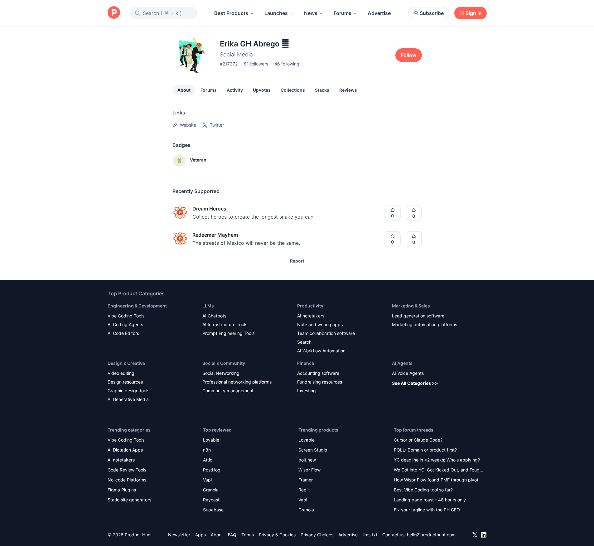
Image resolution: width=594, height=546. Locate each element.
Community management (228, 390)
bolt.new (307, 459)
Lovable (211, 439)
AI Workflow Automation (321, 350)
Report (297, 260)
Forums (342, 13)
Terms (247, 534)
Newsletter (179, 534)
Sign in (474, 13)
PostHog (211, 469)
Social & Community (223, 363)
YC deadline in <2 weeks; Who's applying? (437, 459)
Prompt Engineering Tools (228, 333)
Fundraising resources (319, 381)
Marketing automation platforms (424, 324)
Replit (304, 489)
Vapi (207, 479)
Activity (235, 90)
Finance (305, 363)
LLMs (208, 305)
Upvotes (262, 90)
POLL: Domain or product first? (425, 449)
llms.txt (370, 534)
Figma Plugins (122, 489)
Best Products (231, 13)
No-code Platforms (127, 479)
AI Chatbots (214, 315)
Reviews (348, 90)
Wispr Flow (309, 469)
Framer (305, 479)
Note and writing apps (320, 324)
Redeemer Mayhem (215, 235)
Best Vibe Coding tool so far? (423, 489)
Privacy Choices (317, 534)
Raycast (211, 499)
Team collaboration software (326, 333)
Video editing (121, 373)
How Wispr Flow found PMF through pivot (436, 479)
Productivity (310, 305)
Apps (200, 534)
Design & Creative (126, 363)
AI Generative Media (128, 399)
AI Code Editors (123, 333)
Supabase (213, 509)
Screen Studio (312, 449)
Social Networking (220, 373)
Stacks (322, 90)
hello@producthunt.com (431, 534)
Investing (306, 390)
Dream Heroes (209, 208)
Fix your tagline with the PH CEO (427, 509)
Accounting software (318, 373)
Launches (276, 13)
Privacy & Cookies (277, 534)
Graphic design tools (128, 390)
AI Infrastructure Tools (224, 324)
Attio (207, 459)
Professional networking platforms (237, 381)
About (184, 90)
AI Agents (402, 363)
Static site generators (129, 499)
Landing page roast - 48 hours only (430, 499)
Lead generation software (418, 315)
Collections (293, 90)
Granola (211, 489)
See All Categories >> (415, 383)
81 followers (256, 63)
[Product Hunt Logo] (114, 13)
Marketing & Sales (411, 305)
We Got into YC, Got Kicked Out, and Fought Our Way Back (439, 470)
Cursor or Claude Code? (418, 439)
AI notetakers (310, 315)
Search (304, 342)
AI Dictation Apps (125, 449)
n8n (207, 449)
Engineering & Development (137, 305)
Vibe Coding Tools (126, 315)
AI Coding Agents (125, 324)
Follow (408, 55)
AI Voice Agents (408, 373)
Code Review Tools (127, 469)
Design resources (125, 381)
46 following (286, 63)
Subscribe (432, 13)
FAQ (232, 534)
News (310, 13)
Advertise (379, 13)
